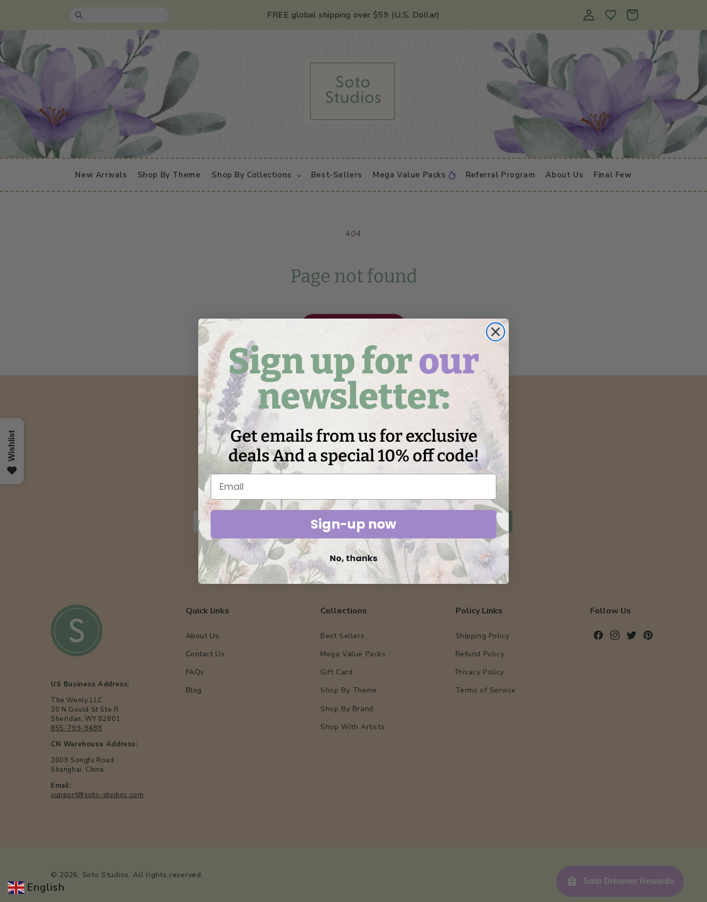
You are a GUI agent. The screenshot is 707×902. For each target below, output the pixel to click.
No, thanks (353, 558)
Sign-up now (353, 524)
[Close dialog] (496, 332)
